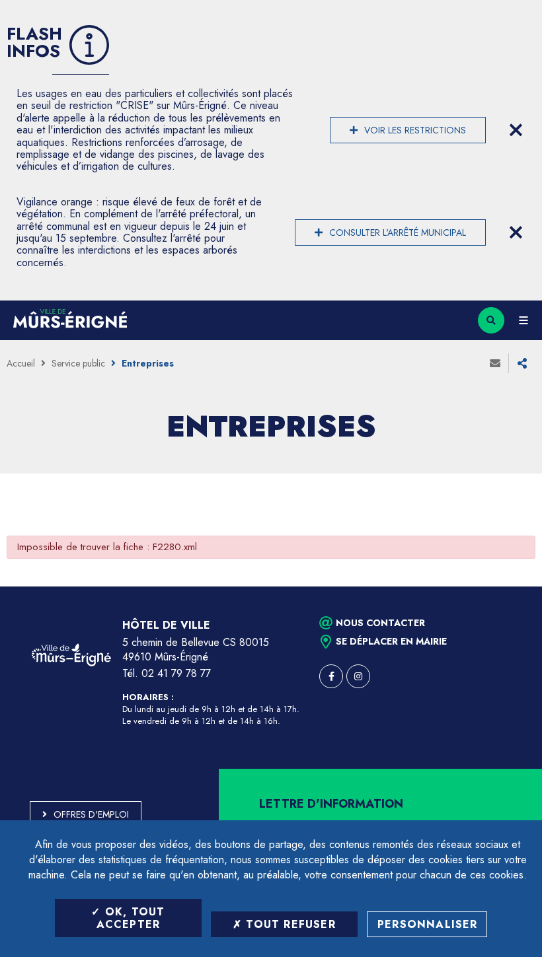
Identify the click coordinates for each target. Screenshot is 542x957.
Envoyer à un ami (495, 363)
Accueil (21, 363)
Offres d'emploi (91, 814)
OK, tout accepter (131, 918)
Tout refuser (289, 924)
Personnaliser (427, 924)
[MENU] (523, 320)
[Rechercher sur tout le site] (491, 320)
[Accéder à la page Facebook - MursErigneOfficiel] (331, 676)
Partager (522, 363)
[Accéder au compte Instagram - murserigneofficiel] (358, 676)
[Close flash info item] (515, 130)
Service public (78, 363)
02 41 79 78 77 (176, 673)
